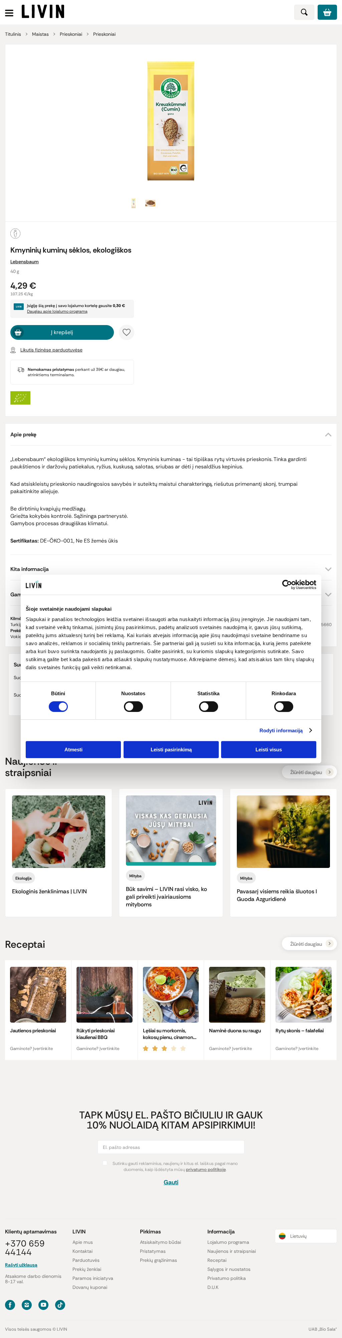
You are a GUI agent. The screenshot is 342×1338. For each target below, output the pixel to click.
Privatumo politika (226, 1278)
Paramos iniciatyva (92, 1278)
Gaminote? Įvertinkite (31, 1048)
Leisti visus (268, 749)
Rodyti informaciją (281, 730)
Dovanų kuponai (89, 1287)
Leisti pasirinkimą (171, 749)
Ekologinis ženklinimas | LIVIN (49, 891)
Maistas (40, 34)
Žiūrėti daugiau (306, 772)
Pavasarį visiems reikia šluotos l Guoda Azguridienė (277, 895)
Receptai (216, 1260)
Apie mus (82, 1242)
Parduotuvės (86, 1260)
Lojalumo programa (228, 1242)
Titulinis (13, 34)
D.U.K (212, 1287)
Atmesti (73, 749)
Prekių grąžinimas (158, 1260)
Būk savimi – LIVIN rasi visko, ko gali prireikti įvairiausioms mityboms (166, 896)
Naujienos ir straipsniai (231, 1251)
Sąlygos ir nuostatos (228, 1269)
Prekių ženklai (86, 1269)
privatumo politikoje (206, 1169)
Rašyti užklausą (21, 1265)
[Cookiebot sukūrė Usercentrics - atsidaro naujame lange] (287, 585)
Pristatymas (153, 1251)
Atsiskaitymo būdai (160, 1242)
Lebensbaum (24, 262)
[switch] (133, 706)
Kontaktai (82, 1251)
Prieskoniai (71, 34)
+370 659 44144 (25, 1248)
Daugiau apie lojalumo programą (57, 311)
